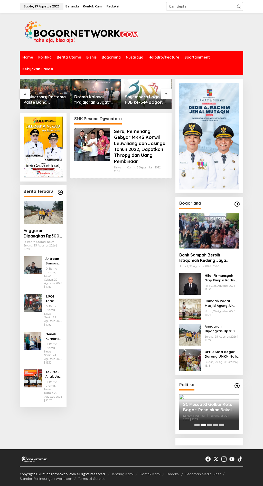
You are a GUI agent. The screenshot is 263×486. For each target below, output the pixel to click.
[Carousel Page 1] (197, 425)
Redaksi (173, 474)
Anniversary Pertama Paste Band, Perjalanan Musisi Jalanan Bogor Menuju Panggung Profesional (45, 99)
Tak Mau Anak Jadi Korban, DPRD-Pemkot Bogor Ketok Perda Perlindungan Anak (53, 374)
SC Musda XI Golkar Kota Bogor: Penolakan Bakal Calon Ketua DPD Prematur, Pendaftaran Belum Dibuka (207, 407)
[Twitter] (216, 459)
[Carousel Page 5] (221, 425)
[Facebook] (208, 459)
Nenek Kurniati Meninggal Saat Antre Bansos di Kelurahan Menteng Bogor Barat (53, 336)
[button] (238, 6)
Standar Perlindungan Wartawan (46, 479)
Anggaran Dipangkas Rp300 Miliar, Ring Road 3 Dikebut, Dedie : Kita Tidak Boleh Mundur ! (42, 233)
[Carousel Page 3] (209, 425)
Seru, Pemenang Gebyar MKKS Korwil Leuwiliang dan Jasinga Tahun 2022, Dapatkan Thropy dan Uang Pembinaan (139, 146)
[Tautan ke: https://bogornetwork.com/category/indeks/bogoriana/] (237, 204)
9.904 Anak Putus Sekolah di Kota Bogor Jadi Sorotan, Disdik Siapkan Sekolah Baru (53, 298)
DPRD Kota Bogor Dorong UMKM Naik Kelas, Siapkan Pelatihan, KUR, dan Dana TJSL (221, 354)
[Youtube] (232, 459)
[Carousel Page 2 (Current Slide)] (203, 425)
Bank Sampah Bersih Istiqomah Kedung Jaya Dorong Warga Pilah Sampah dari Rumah (208, 257)
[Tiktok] (240, 459)
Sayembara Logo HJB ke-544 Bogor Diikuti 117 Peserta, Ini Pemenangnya (146, 99)
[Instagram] (224, 459)
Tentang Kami (122, 474)
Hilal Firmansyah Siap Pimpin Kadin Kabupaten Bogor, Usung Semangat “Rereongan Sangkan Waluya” (221, 277)
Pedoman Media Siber (203, 474)
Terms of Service (91, 479)
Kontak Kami (150, 474)
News (117, 167)
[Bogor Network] (81, 31)
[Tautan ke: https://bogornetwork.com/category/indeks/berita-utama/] (60, 192)
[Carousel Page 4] (215, 425)
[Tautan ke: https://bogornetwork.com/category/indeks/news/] (237, 386)
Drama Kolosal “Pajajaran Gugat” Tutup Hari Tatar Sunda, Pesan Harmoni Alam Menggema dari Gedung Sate (92, 99)
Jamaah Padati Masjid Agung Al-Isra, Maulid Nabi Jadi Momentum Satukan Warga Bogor (219, 303)
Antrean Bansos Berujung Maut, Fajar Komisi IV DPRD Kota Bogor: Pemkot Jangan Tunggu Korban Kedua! (53, 260)
